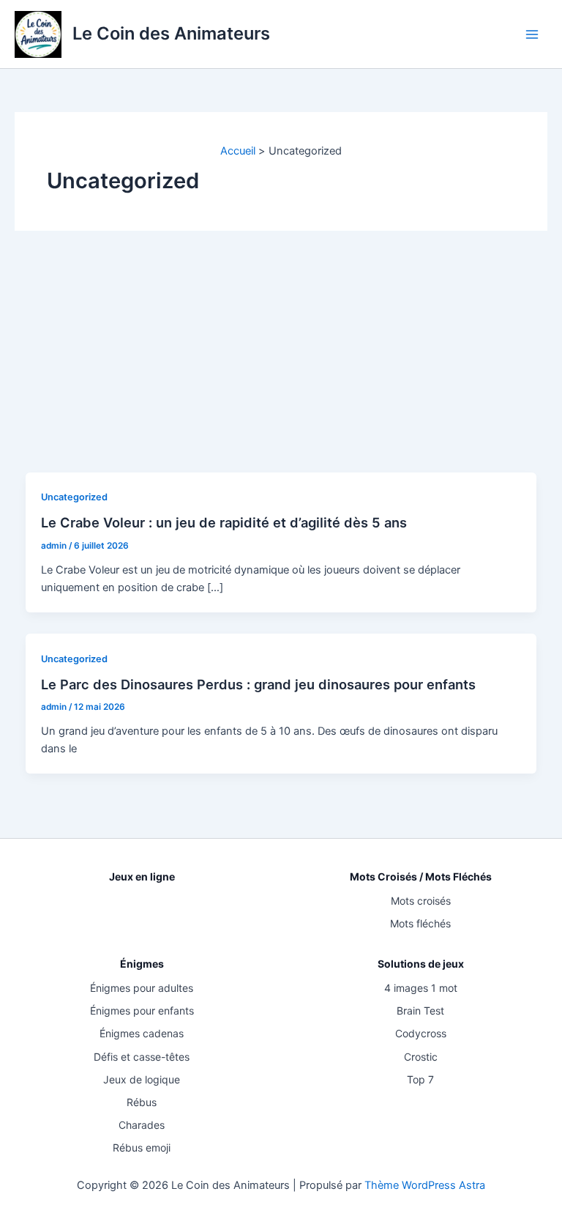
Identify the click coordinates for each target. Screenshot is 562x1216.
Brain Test (420, 1010)
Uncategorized (74, 497)
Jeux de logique (141, 1079)
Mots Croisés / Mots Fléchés (421, 876)
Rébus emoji (142, 1147)
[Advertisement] (281, 362)
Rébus (142, 1102)
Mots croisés (421, 900)
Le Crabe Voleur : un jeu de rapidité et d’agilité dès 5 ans (224, 522)
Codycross (420, 1033)
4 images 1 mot (420, 988)
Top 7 (420, 1079)
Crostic (421, 1056)
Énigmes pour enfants (142, 1010)
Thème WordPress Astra (424, 1185)
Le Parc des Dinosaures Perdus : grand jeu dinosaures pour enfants (258, 684)
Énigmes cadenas (142, 1033)
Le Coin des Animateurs (171, 33)
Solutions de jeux (421, 963)
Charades (142, 1125)
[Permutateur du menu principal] (532, 34)
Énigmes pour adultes (141, 988)
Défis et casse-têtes (142, 1056)
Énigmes (142, 963)
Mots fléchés (420, 923)
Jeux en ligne (142, 876)
